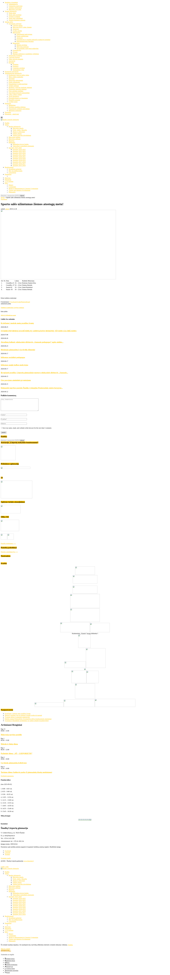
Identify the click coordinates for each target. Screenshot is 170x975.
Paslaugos (8, 103)
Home (3, 197)
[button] (6, 951)
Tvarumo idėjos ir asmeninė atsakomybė (17, 717)
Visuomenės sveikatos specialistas (19, 109)
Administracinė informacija (13, 73)
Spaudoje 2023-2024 (19, 153)
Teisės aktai (12, 13)
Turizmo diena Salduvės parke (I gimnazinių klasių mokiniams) (26, 772)
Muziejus (11, 141)
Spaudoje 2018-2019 (19, 160)
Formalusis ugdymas (15, 24)
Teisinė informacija (11, 11)
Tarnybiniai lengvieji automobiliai (19, 93)
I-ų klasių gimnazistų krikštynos (14, 763)
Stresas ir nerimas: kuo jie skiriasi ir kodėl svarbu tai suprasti (23, 715)
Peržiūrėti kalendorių (7, 776)
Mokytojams (16, 32)
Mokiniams (16, 43)
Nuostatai (12, 78)
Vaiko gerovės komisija (16, 59)
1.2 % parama (9, 181)
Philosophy (12, 192)
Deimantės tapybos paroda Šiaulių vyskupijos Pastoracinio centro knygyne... (32, 388)
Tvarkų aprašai (17, 31)
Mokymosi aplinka (14, 137)
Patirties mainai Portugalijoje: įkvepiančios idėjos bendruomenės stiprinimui (28, 719)
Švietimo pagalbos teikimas (17, 107)
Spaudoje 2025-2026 (15, 148)
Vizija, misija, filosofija (20, 130)
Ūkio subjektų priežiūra (16, 91)
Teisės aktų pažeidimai (16, 18)
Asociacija (12, 61)
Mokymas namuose (23, 47)
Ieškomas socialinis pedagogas (13, 357)
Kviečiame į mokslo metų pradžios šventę (17, 323)
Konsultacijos (17, 50)
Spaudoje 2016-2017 (19, 164)
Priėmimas (8, 180)
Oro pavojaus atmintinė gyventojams (16, 380)
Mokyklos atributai (14, 139)
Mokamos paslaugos (15, 110)
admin (7, 209)
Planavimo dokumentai (16, 80)
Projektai (11, 63)
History (11, 185)
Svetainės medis (6, 858)
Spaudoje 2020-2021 (19, 156)
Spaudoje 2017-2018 (19, 162)
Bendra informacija (15, 126)
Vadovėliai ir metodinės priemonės (23, 146)
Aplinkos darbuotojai (15, 8)
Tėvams (15, 52)
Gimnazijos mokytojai (15, 6)
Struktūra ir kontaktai (11, 2)
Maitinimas (12, 105)
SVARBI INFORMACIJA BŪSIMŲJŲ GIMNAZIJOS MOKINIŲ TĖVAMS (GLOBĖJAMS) (38, 331)
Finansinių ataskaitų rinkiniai (17, 89)
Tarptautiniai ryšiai (18, 70)
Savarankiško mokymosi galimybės (27, 48)
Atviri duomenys (14, 96)
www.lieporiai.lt (29, 861)
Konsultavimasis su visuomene (18, 98)
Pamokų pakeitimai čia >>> (9, 552)
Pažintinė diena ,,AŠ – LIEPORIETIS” (16, 753)
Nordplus (15, 64)
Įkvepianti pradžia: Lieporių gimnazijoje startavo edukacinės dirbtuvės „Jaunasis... (34, 373)
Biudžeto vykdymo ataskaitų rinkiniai (20, 87)
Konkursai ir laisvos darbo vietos (19, 75)
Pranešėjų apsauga (14, 100)
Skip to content (5, 949)
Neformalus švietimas (15, 55)
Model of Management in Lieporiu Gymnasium (23, 188)
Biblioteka (12, 142)
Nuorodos (8, 112)
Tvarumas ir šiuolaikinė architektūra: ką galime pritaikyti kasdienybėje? (27, 721)
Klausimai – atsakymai (12, 114)
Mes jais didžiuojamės (15, 171)
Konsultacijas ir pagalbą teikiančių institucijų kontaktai (33, 39)
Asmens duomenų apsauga (17, 20)
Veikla (7, 125)
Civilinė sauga (13, 102)
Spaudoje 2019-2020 (19, 158)
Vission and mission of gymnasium (19, 190)
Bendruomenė (9, 167)
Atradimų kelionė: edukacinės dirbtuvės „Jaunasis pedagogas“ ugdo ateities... (32, 342)
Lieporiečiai (12, 172)
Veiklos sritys (9, 22)
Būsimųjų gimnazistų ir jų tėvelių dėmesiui (18, 350)
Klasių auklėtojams (22, 36)
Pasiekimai (8, 174)
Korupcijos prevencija (11, 71)
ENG (6, 183)
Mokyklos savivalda (15, 9)
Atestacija (20, 38)
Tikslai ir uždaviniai (19, 132)
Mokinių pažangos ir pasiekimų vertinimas (26, 54)
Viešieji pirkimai (14, 86)
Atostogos (16, 29)
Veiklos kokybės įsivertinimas (22, 135)
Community (12, 187)
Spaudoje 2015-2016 (19, 165)
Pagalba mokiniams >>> (8, 543)
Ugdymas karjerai (14, 57)
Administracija (13, 4)
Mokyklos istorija (18, 128)
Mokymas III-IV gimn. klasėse (22, 27)
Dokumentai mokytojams (24, 34)
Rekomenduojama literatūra (25, 41)
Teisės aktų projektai (15, 15)
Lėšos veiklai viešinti (15, 94)
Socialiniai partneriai (15, 169)
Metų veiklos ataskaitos (16, 77)
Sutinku (70, 945)
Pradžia (7, 123)
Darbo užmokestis (14, 82)
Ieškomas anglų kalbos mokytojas (14, 365)
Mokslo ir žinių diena (9, 744)
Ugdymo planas (17, 25)
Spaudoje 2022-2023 (19, 151)
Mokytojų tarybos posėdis (11, 735)
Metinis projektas (22, 45)
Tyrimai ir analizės (14, 16)
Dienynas (8, 178)
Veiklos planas (17, 133)
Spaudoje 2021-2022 (19, 155)
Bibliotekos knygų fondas (21, 144)
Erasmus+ (16, 66)
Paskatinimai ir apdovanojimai (18, 84)
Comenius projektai (19, 68)
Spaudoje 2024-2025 (19, 149)
